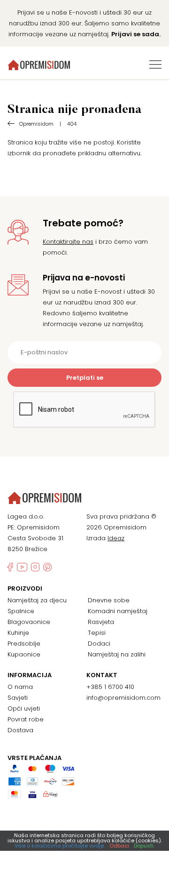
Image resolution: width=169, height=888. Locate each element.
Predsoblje (24, 643)
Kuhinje (18, 632)
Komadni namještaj (117, 611)
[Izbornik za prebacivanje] (155, 64)
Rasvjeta (101, 621)
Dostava (20, 730)
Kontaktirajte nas (68, 241)
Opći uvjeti (24, 708)
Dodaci (99, 643)
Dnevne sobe (109, 600)
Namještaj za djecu (37, 600)
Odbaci (119, 845)
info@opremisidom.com (123, 697)
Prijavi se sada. (136, 34)
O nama (20, 686)
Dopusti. (144, 845)
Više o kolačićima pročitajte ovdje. (60, 845)
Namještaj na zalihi (117, 654)
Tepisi (97, 632)
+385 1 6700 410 (110, 686)
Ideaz (116, 538)
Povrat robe (26, 719)
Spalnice (21, 611)
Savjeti (18, 697)
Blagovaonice (29, 621)
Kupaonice (24, 654)
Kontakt (101, 675)
